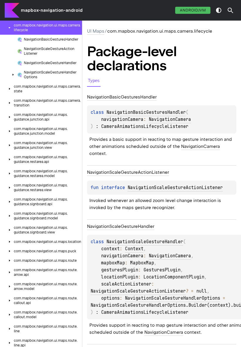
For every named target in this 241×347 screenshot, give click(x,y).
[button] (230, 10)
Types (94, 80)
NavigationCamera (170, 119)
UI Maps (95, 31)
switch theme (219, 10)
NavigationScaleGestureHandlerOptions (172, 298)
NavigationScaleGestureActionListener (175, 188)
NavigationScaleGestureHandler (144, 242)
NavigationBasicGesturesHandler (146, 112)
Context (134, 249)
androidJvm (193, 10)
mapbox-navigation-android (52, 10)
